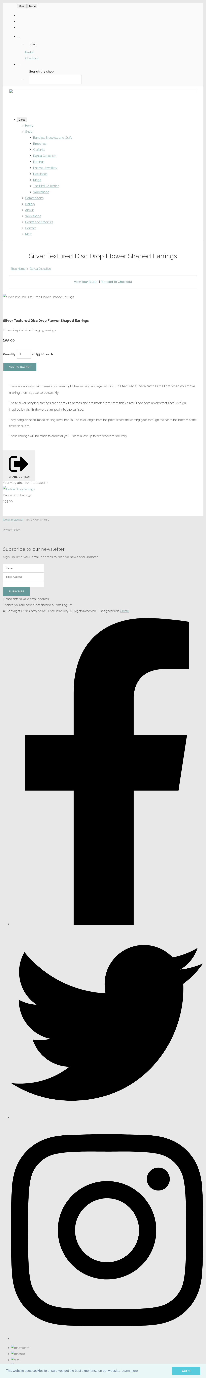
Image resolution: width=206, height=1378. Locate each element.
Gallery (30, 204)
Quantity (9, 354)
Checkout (31, 58)
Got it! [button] (186, 1370)
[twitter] (107, 1118)
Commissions (34, 198)
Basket (29, 52)
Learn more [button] (130, 1370)
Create (124, 611)
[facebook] (107, 924)
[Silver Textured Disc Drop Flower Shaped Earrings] (9, 309)
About (29, 210)
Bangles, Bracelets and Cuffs (52, 137)
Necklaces (40, 174)
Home (29, 125)
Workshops (41, 192)
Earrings (38, 162)
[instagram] (107, 1339)
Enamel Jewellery (45, 168)
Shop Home (18, 268)
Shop (29, 131)
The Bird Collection (46, 186)
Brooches (39, 144)
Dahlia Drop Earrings (17, 495)
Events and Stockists (39, 222)
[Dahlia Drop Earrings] (19, 489)
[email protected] (13, 519)
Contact (30, 228)
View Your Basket (86, 282)
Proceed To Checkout (116, 282)
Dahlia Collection (45, 156)
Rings (37, 180)
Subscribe (16, 591)
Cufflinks (39, 150)
